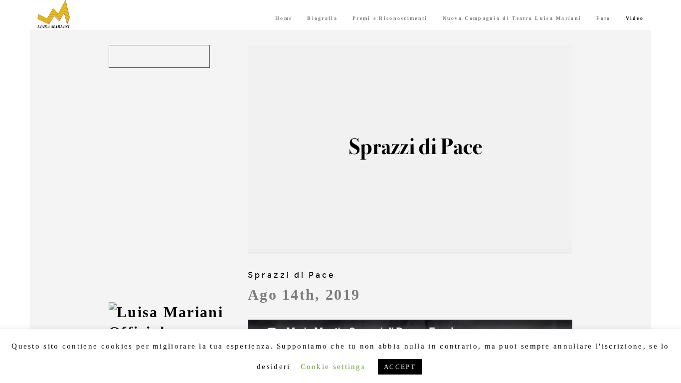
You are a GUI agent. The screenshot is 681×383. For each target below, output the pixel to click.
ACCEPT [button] (400, 367)
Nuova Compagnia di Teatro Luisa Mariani (512, 18)
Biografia (322, 18)
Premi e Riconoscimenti (390, 18)
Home (283, 18)
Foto (603, 18)
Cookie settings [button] (333, 367)
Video (635, 18)
